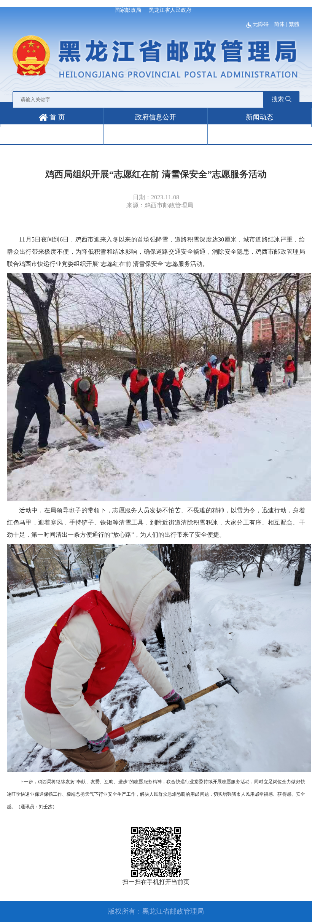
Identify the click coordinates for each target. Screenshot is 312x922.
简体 (279, 24)
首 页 (56, 117)
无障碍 (261, 24)
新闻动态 (259, 117)
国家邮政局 (128, 10)
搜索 (278, 99)
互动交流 (155, 136)
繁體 (294, 24)
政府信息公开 (155, 117)
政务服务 (51, 136)
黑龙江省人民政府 (170, 10)
